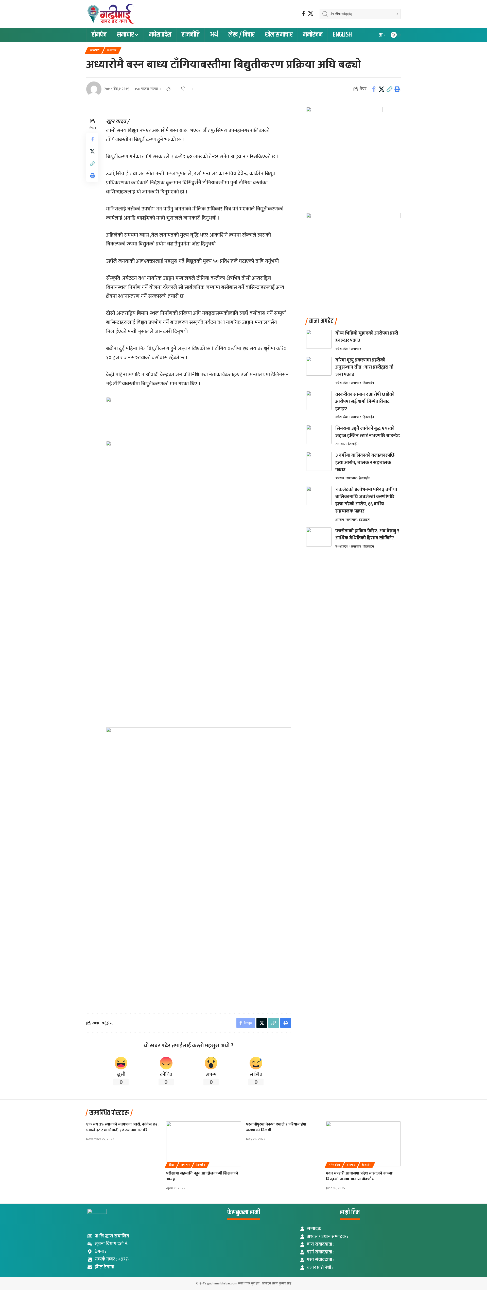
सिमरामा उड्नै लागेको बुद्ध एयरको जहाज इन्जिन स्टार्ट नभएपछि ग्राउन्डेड (367, 432)
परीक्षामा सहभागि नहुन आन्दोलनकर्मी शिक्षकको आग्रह (202, 1176)
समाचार (112, 50)
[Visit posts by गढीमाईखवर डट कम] (93, 89)
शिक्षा (171, 1165)
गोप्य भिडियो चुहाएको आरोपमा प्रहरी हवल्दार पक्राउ (366, 336)
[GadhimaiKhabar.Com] (110, 14)
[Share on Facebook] (373, 89)
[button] (381, 35)
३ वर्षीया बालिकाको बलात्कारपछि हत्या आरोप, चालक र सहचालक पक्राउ (365, 462)
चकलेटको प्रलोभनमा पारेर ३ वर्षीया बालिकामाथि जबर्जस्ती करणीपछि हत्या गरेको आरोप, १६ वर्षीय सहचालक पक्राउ (366, 500)
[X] (311, 13)
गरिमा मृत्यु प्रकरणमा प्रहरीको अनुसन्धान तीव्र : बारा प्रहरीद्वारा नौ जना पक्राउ (364, 367)
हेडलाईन (368, 383)
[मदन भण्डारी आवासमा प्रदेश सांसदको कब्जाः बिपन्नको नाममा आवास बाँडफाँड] (363, 1143)
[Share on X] (381, 89)
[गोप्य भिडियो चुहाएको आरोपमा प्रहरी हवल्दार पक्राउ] (319, 339)
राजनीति (95, 50)
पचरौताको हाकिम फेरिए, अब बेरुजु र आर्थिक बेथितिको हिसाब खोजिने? (367, 534)
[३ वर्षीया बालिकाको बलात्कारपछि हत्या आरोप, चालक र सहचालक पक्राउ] (319, 461)
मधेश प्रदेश (341, 349)
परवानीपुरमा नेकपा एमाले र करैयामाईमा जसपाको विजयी (276, 1127)
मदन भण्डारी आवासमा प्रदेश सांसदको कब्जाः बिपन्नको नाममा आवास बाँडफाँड (359, 1176)
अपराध (339, 478)
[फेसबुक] (304, 13)
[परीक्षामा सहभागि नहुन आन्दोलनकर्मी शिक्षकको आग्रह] (203, 1143)
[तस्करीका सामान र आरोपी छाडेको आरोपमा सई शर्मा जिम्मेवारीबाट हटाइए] (319, 400)
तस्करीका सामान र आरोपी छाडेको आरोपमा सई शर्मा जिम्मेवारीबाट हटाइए (364, 401)
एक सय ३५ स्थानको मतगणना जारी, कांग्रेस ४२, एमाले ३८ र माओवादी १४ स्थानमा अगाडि (122, 1127)
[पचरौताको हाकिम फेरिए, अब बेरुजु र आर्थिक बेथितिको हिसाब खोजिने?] (319, 537)
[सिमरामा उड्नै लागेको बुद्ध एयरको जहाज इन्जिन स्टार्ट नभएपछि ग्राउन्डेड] (319, 434)
